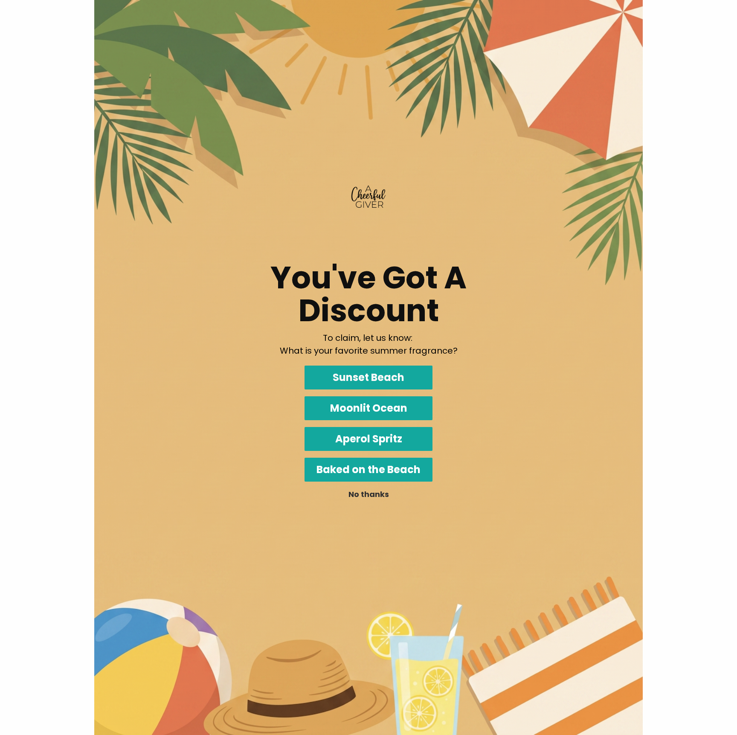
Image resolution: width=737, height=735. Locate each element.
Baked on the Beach (368, 469)
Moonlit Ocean (368, 408)
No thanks (368, 494)
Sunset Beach (368, 377)
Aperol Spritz (368, 439)
